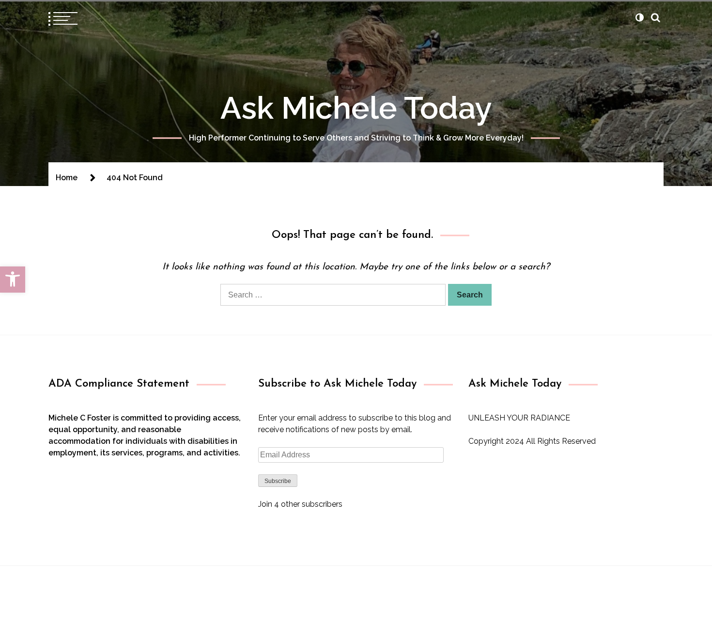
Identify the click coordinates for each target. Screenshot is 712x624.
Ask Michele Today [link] (356, 108)
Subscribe (277, 481)
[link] (12, 279)
